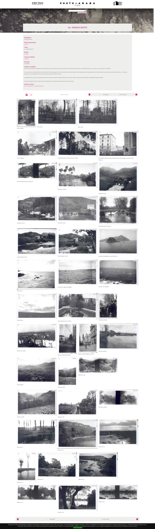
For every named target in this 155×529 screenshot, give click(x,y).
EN (79, 5)
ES (77, 5)
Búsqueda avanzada (82, 12)
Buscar (86, 11)
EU (75, 5)
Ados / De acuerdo (78, 527)
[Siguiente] (134, 94)
